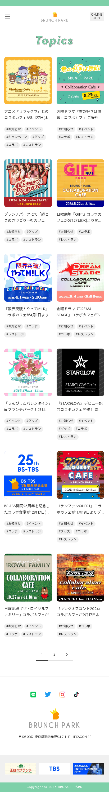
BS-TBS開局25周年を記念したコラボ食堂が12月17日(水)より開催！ (27, 512)
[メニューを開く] (7, 17)
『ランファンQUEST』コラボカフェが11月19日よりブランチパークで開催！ (79, 512)
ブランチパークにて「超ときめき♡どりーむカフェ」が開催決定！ (26, 220)
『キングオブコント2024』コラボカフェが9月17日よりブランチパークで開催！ (80, 615)
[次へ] (67, 654)
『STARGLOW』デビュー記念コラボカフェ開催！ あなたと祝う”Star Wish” (80, 409)
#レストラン (32, 145)
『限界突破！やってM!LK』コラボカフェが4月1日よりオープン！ (26, 315)
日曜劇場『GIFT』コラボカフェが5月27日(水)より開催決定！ (79, 220)
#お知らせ (13, 129)
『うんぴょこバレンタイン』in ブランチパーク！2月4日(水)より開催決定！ (27, 409)
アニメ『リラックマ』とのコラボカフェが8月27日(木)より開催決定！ (26, 117)
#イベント (33, 129)
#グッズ (38, 137)
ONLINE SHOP (97, 16)
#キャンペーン (16, 137)
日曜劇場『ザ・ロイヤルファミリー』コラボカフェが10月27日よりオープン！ (26, 615)
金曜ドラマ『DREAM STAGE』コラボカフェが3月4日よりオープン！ (80, 315)
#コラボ (12, 145)
